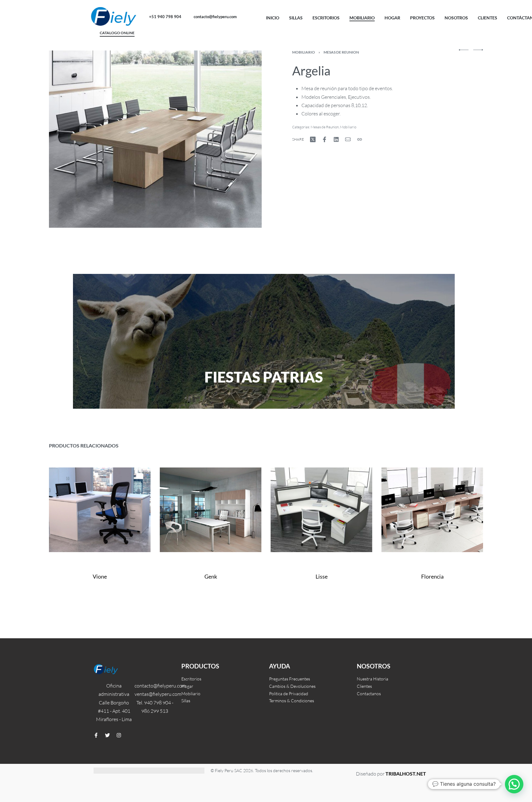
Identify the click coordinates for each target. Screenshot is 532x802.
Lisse (322, 576)
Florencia (432, 576)
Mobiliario (303, 52)
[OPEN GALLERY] (155, 139)
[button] (514, 784)
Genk (210, 576)
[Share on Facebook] (324, 139)
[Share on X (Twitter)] (313, 139)
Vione (100, 576)
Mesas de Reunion (341, 52)
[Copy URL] (359, 139)
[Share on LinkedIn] (336, 139)
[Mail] (348, 139)
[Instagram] (118, 735)
